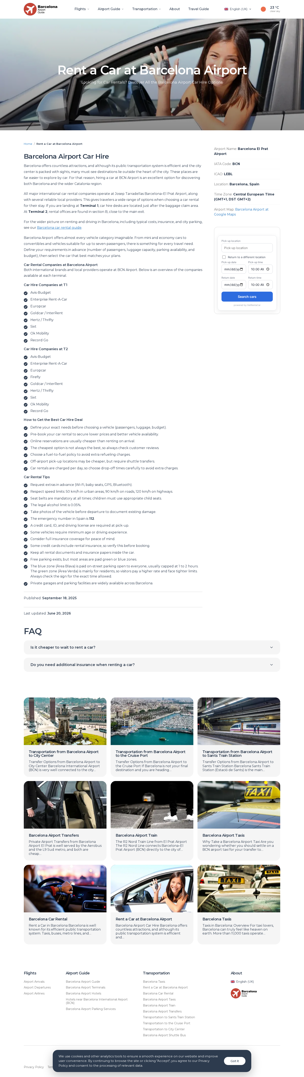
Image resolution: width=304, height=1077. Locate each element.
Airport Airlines (34, 993)
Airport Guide (109, 9)
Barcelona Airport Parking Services (91, 1009)
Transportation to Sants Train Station (169, 1017)
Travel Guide (198, 9)
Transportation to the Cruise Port (166, 1023)
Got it (235, 1061)
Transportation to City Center (164, 1029)
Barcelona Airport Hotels (83, 993)
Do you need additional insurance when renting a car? (82, 665)
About (174, 9)
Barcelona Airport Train (159, 1005)
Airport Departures (37, 987)
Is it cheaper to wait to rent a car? (62, 647)
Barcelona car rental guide (59, 228)
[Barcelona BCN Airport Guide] (44, 9)
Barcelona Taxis (154, 982)
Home (28, 143)
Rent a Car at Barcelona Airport (165, 987)
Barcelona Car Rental (158, 993)
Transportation (144, 9)
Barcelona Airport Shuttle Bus (164, 1035)
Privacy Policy (34, 1067)
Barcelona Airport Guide (83, 982)
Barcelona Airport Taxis (159, 999)
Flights (80, 9)
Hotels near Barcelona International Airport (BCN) (97, 1001)
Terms (52, 1067)
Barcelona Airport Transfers (162, 1011)
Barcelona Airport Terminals (85, 987)
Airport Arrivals (34, 982)
